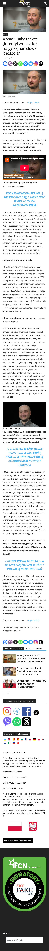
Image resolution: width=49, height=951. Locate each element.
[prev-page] (4, 693)
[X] (15, 63)
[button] (4, 3)
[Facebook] (5, 63)
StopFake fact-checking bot (17, 840)
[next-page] (8, 693)
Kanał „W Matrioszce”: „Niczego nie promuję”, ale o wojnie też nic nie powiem (31, 658)
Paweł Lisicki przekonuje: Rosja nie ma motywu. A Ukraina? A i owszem (29, 671)
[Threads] (41, 63)
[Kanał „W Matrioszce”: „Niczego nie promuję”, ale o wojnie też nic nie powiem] (9, 658)
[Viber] (10, 63)
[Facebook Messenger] (25, 63)
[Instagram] (35, 63)
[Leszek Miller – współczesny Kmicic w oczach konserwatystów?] (9, 683)
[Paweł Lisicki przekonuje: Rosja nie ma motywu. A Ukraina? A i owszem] (9, 671)
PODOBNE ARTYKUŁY (13, 649)
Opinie (5, 34)
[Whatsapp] (20, 63)
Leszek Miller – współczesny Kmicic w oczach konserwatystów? (31, 683)
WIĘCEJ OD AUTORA (33, 649)
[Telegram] (30, 63)
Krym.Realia (33, 102)
